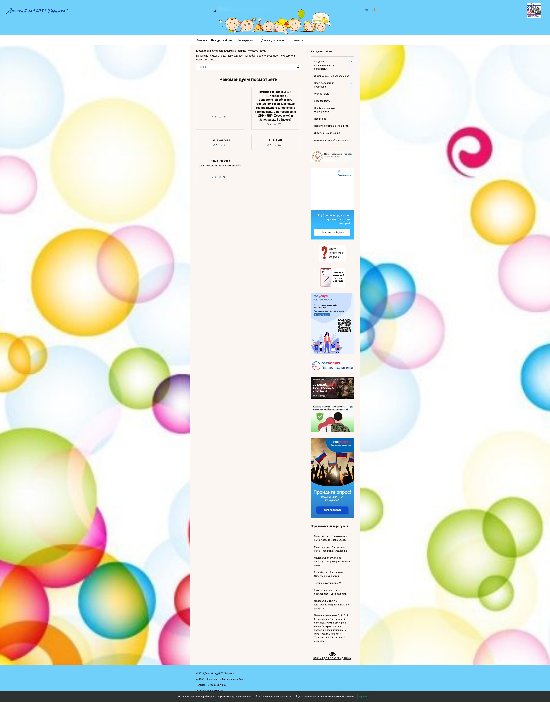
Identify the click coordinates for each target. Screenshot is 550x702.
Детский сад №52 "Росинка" (36, 10)
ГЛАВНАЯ (275, 140)
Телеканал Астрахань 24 (327, 583)
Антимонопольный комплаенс (331, 140)
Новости (297, 40)
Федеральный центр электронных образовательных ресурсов (331, 604)
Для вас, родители (272, 40)
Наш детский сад (221, 40)
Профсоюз (320, 118)
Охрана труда (321, 93)
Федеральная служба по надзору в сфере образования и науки (332, 561)
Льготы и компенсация (327, 132)
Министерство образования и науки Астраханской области (330, 538)
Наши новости (220, 140)
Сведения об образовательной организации (324, 65)
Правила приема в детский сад (331, 125)
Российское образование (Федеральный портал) (328, 574)
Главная (202, 40)
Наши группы (245, 40)
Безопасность (322, 100)
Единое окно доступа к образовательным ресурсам (330, 592)
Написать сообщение (332, 232)
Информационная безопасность (332, 75)
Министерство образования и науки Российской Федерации (330, 549)
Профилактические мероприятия (325, 110)
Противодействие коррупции (324, 85)
